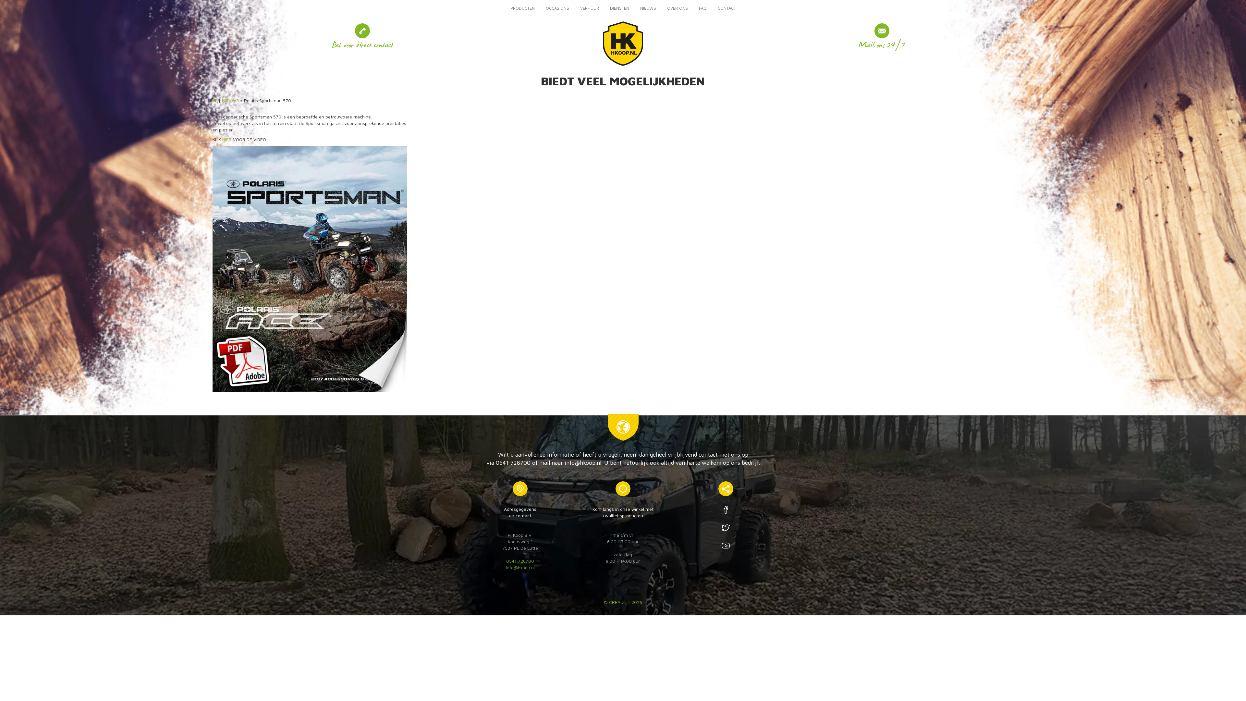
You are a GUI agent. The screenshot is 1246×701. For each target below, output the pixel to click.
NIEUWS (648, 8)
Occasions (557, 8)
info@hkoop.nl (520, 567)
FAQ (703, 8)
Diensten (619, 8)
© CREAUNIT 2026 (623, 602)
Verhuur (589, 8)
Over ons (677, 8)
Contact (727, 8)
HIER (227, 139)
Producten (522, 8)
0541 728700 (520, 561)
